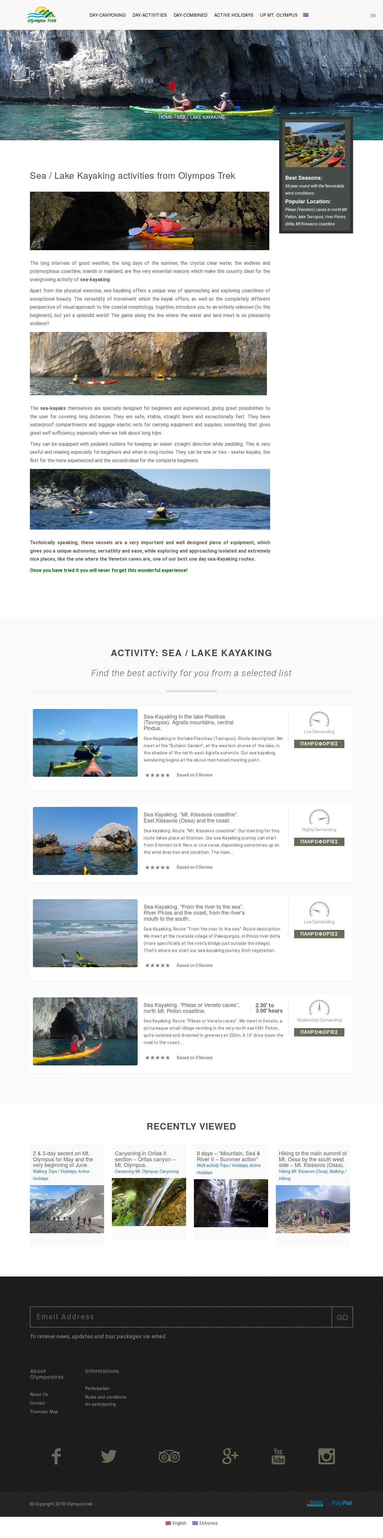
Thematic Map (44, 1411)
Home (165, 117)
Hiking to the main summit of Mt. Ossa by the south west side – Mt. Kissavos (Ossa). (313, 1159)
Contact (37, 1403)
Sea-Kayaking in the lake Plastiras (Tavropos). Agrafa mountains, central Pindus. (188, 722)
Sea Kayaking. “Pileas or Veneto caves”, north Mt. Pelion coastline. (192, 1007)
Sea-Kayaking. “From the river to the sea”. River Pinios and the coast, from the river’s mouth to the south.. (194, 912)
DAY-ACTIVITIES (150, 15)
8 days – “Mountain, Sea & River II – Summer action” (228, 1156)
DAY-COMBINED (191, 15)
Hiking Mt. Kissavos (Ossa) (303, 1171)
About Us (39, 1394)
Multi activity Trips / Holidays (222, 1165)
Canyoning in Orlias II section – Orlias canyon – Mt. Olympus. (145, 1159)
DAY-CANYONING (107, 15)
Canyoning (169, 1171)
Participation (97, 1388)
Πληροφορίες (319, 744)
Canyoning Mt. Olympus (136, 1171)
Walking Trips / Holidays (54, 1171)
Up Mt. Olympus (279, 15)
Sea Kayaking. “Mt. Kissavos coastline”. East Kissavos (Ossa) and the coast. (191, 817)
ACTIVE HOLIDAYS (233, 15)
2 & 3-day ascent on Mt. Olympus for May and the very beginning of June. (63, 1159)
